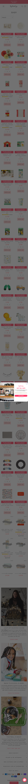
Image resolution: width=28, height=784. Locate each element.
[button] (25, 780)
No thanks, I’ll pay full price (21, 397)
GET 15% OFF (21, 395)
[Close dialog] (27, 383)
